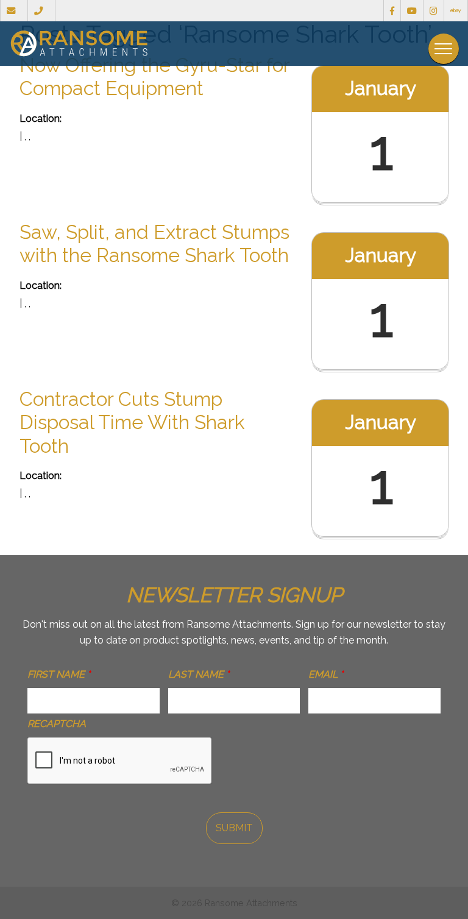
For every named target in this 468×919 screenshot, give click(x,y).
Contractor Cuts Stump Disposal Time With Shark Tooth (132, 422)
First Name (58, 674)
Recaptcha (56, 723)
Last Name (198, 674)
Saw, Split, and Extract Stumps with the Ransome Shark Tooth (154, 243)
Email (325, 674)
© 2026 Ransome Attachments (234, 903)
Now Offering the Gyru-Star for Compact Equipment (154, 76)
